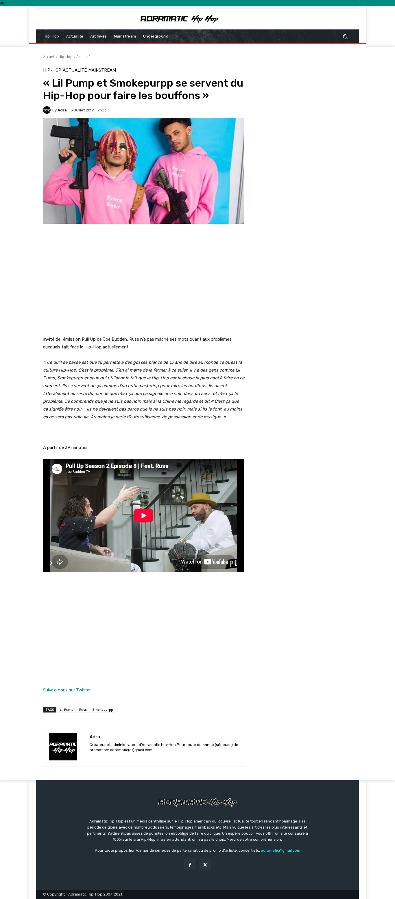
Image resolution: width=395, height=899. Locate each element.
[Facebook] (189, 864)
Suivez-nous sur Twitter (67, 690)
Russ (83, 709)
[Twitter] (205, 864)
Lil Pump (66, 709)
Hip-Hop (65, 56)
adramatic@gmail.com (280, 850)
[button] (345, 36)
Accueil (49, 56)
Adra (62, 110)
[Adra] (47, 110)
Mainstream (102, 70)
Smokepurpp (103, 709)
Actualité (83, 56)
